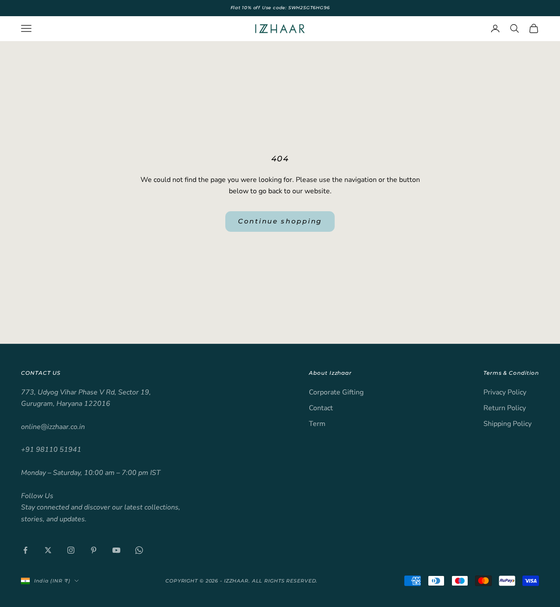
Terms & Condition (511, 373)
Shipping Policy (507, 424)
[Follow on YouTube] (116, 550)
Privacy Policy (504, 392)
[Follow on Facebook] (25, 550)
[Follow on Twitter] (48, 550)
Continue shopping (280, 221)
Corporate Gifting (336, 392)
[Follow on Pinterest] (93, 550)
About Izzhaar (330, 373)
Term (317, 424)
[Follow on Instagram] (70, 550)
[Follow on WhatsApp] (139, 550)
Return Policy (504, 408)
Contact (321, 408)
